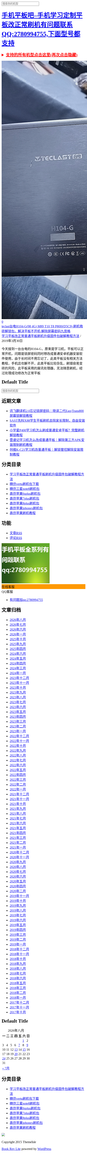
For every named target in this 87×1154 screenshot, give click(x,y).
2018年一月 (18, 997)
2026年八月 (18, 620)
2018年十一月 (19, 954)
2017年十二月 (19, 1002)
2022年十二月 (19, 736)
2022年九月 (18, 750)
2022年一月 (18, 789)
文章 (16, 533)
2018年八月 (18, 968)
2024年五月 (18, 658)
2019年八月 (18, 910)
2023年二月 (18, 726)
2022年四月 (18, 775)
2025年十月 (18, 639)
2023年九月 (18, 692)
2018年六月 (18, 978)
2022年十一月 (19, 741)
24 (3, 1058)
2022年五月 (18, 770)
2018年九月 (18, 963)
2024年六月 (18, 653)
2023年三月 (18, 721)
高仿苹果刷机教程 (23, 513)
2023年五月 (18, 712)
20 (16, 1054)
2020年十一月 (19, 857)
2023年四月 (18, 716)
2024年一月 (18, 673)
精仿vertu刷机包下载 (24, 484)
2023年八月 (18, 697)
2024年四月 (18, 663)
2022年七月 (18, 760)
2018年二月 (18, 993)
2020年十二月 (19, 852)
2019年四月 (18, 930)
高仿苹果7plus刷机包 (24, 498)
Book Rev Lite (11, 1149)
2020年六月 (18, 876)
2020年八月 (18, 867)
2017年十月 (18, 1012)
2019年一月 (18, 944)
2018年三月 (18, 988)
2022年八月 (18, 755)
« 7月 (6, 1068)
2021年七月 (18, 818)
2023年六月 (18, 707)
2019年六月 (18, 920)
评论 (16, 538)
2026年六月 (18, 629)
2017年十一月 (19, 1007)
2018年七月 (18, 973)
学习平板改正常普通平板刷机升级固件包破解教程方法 (40, 336)
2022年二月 (18, 784)
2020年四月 (18, 886)
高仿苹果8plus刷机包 (24, 503)
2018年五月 (18, 983)
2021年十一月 (19, 799)
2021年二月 (18, 842)
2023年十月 (18, 687)
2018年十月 (18, 959)
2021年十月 (18, 804)
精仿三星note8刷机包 (24, 489)
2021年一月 (18, 847)
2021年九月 (18, 808)
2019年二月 (18, 939)
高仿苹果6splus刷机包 (25, 493)
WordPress (44, 1149)
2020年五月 (18, 881)
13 (16, 1049)
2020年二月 (18, 891)
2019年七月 (18, 915)
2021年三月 (18, 838)
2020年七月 (18, 871)
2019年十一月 (19, 896)
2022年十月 (18, 745)
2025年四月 (18, 649)
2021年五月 (18, 828)
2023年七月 (18, 702)
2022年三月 (18, 779)
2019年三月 (18, 934)
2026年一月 (18, 634)
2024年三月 (18, 668)
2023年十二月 (19, 678)
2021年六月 (18, 823)
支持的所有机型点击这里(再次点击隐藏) (41, 55)
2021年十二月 (19, 794)
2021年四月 (18, 833)
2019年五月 (18, 925)
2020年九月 (18, 862)
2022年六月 (18, 765)
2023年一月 (18, 731)
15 (24, 1049)
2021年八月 (18, 813)
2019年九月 (18, 905)
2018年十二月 (19, 949)
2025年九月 (18, 644)
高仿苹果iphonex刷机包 (26, 508)
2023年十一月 (19, 682)
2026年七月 (18, 624)
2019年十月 (18, 900)
